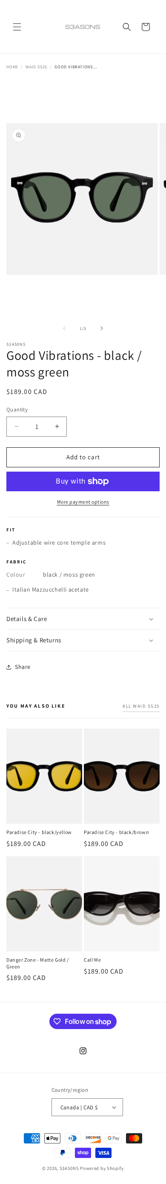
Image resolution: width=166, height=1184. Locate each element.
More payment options (83, 502)
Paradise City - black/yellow (39, 832)
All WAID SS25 (141, 706)
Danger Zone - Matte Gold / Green (37, 963)
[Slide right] (101, 328)
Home (12, 67)
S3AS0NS (69, 1168)
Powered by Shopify (102, 1168)
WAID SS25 (36, 67)
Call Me (92, 960)
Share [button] (23, 667)
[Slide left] (64, 328)
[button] (17, 26)
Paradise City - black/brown (116, 832)
